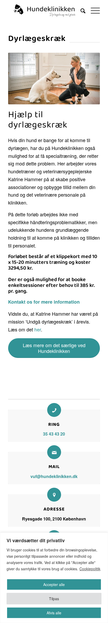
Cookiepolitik (89, 568)
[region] (54, 578)
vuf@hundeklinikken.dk (54, 476)
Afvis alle (54, 612)
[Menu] (92, 10)
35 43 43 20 (54, 434)
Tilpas (54, 598)
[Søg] (80, 10)
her (37, 329)
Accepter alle (54, 584)
